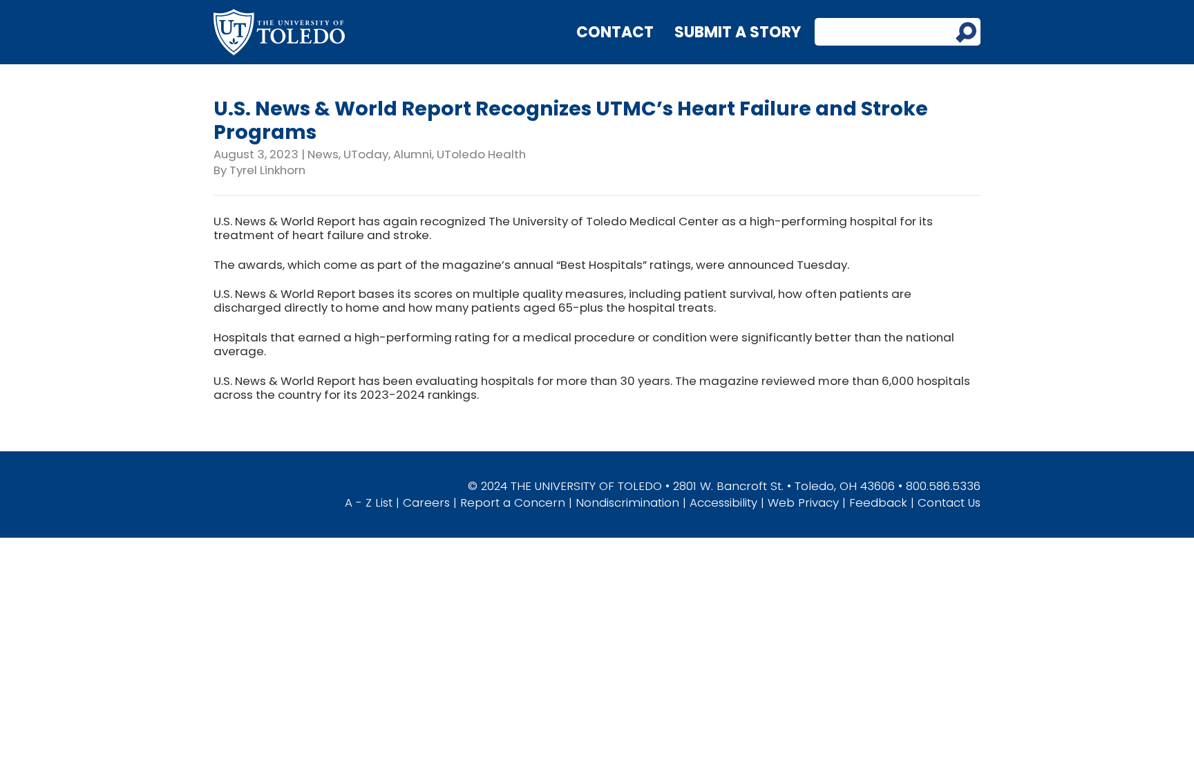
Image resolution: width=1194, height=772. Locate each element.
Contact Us (949, 502)
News (323, 154)
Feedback (878, 502)
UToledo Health (481, 154)
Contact (615, 32)
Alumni (412, 154)
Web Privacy (803, 502)
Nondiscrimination (627, 502)
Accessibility (723, 502)
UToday (365, 154)
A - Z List (368, 502)
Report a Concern (512, 502)
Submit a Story (737, 32)
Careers (426, 502)
